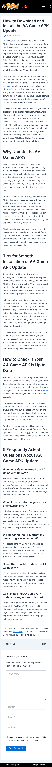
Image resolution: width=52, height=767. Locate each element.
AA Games (34, 284)
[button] (43, 6)
